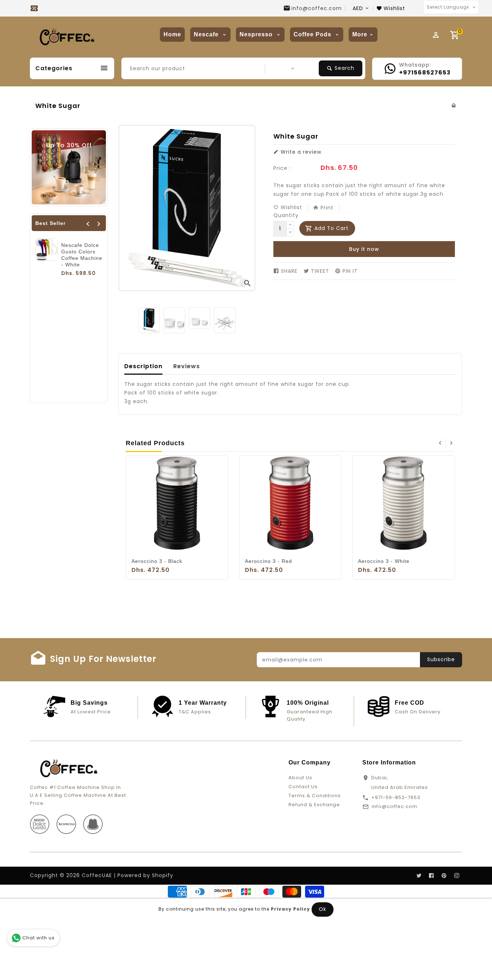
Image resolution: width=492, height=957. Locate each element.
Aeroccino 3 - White (384, 561)
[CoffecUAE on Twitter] (418, 875)
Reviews (186, 366)
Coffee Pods (313, 34)
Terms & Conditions (315, 795)
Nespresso (257, 34)
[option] (149, 320)
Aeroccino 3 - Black (156, 561)
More (359, 34)
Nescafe (207, 34)
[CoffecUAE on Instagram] (456, 875)
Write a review (300, 151)
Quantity (286, 215)
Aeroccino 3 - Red (268, 561)
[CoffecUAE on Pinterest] (444, 875)
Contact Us (303, 786)
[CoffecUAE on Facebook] (431, 875)
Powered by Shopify (145, 875)
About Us (300, 777)
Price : (282, 168)
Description (143, 366)
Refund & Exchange (314, 804)
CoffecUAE (97, 875)
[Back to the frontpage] (454, 105)
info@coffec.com (316, 8)
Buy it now (364, 249)
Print (326, 207)
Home (172, 34)
